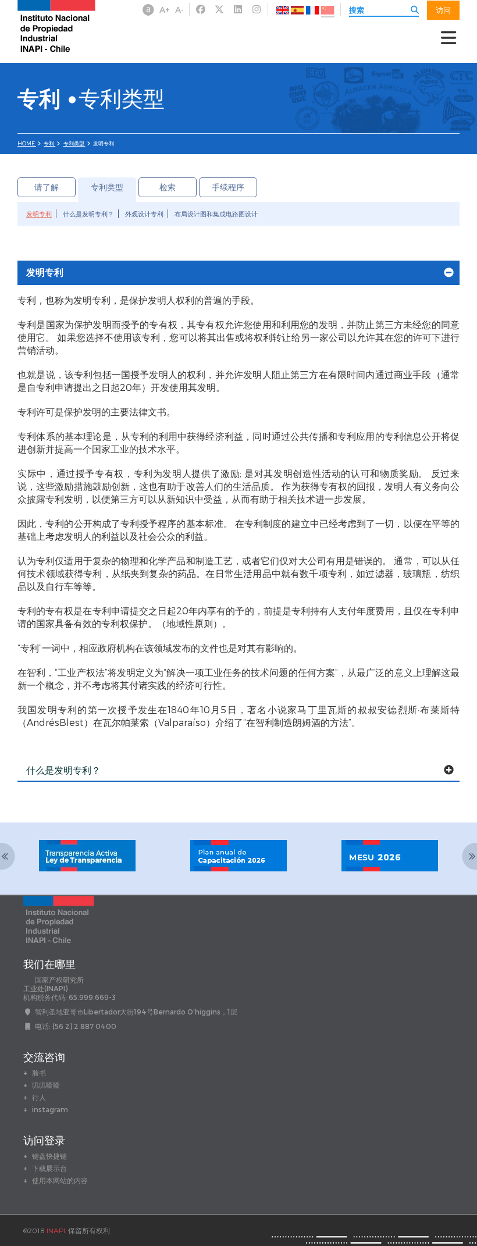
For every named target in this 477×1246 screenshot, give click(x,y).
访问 (443, 10)
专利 (49, 143)
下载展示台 (49, 1168)
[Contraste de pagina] (148, 10)
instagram (50, 1109)
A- (179, 10)
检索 (167, 187)
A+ (164, 10)
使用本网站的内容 (60, 1180)
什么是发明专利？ (88, 214)
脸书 (39, 1073)
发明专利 (39, 214)
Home (26, 143)
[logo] (56, 25)
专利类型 (74, 143)
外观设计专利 (144, 214)
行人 (39, 1097)
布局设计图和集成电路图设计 (216, 214)
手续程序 (228, 187)
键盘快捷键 (49, 1156)
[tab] (238, 273)
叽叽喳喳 (46, 1085)
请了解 (46, 187)
